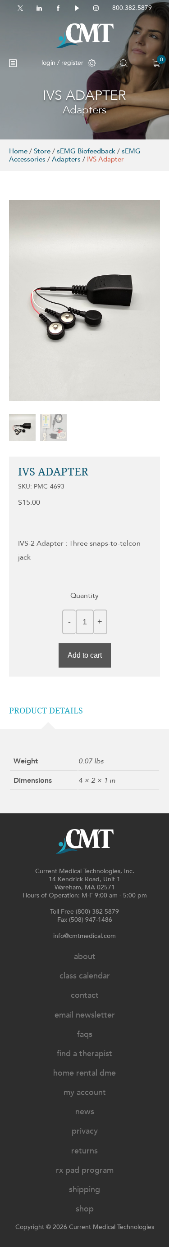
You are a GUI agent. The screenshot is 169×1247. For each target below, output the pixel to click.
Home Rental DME (84, 1073)
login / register (62, 62)
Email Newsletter (85, 1015)
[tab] (48, 710)
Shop (85, 1209)
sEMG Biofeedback (86, 151)
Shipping (84, 1189)
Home (18, 151)
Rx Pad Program (85, 1170)
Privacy (85, 1131)
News (84, 1111)
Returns (84, 1151)
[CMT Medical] (85, 35)
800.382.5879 (132, 8)
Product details (46, 710)
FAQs (84, 1034)
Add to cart (85, 655)
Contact (85, 995)
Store (42, 151)
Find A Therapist (84, 1053)
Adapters (66, 159)
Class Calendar (84, 976)
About (85, 956)
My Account (85, 1092)
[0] (156, 63)
